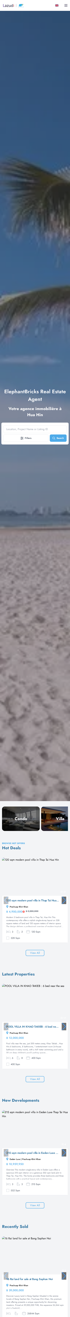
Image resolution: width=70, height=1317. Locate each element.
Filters (28, 438)
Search (60, 438)
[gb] (57, 5)
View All (35, 953)
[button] (64, 900)
